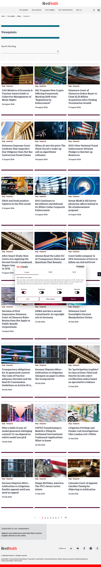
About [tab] (74, 272)
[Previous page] (39, 518)
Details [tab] (50, 272)
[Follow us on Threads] (97, 548)
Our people (23, 10)
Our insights (50, 10)
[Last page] (65, 517)
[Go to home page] (51, 3)
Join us (79, 10)
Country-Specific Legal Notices (18, 559)
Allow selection (50, 299)
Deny (27, 299)
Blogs (19, 16)
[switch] (41, 292)
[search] (58, 51)
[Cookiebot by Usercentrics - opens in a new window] (77, 267)
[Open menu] (99, 10)
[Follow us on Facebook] (84, 548)
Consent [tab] (26, 272)
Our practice (36, 10)
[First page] (35, 517)
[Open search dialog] (94, 10)
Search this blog (8, 46)
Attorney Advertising (51, 559)
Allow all (73, 299)
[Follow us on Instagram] (91, 548)
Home (3, 16)
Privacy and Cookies (7, 560)
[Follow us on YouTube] (77, 548)
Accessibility (4, 559)
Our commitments (65, 10)
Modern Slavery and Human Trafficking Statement (73, 559)
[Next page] (62, 518)
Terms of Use (18, 560)
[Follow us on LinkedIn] (71, 548)
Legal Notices (40, 559)
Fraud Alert (31, 559)
